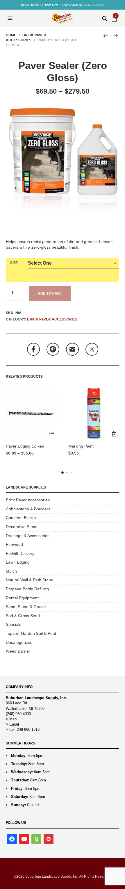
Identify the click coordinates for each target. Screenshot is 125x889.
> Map (11, 719)
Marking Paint (81, 446)
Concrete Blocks (21, 517)
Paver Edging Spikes (25, 446)
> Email (12, 724)
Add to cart (50, 293)
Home (11, 35)
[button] (10, 18)
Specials (13, 624)
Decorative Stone (22, 526)
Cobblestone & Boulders (28, 509)
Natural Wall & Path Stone (29, 580)
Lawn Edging (18, 562)
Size (14, 263)
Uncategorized (19, 642)
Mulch (11, 571)
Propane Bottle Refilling (27, 589)
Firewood (14, 544)
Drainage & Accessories (27, 535)
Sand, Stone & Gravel (26, 606)
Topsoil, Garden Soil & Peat (31, 633)
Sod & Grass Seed (23, 615)
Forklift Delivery (20, 553)
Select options (52, 434)
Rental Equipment (22, 598)
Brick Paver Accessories (52, 319)
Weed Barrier (18, 651)
